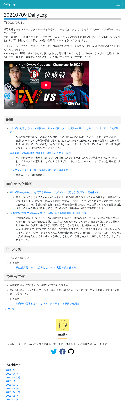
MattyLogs (9, 4)
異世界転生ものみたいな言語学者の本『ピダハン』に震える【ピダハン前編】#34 (54, 192)
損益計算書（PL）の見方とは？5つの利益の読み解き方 (46, 267)
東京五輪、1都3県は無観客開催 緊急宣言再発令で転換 (40, 153)
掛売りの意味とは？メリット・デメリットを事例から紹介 (47, 303)
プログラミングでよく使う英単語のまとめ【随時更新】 (40, 170)
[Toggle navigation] (118, 4)
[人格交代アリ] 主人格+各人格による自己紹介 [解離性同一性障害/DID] (48, 213)
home (10, 308)
